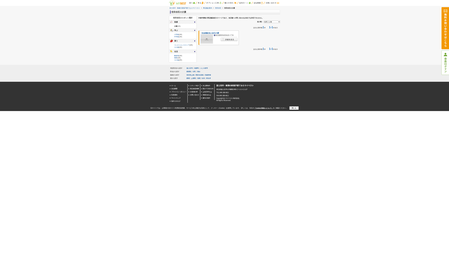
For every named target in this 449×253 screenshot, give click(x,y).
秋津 (203, 78)
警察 (175, 58)
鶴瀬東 (188, 71)
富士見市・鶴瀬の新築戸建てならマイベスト (235, 85)
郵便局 (176, 56)
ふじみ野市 (204, 68)
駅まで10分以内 (208, 88)
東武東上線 (190, 75)
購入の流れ (229, 3)
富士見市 (189, 68)
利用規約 (174, 95)
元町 (194, 71)
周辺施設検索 (194, 88)
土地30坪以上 (207, 92)
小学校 (176, 34)
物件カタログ (175, 101)
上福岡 (193, 78)
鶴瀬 (188, 78)
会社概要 (257, 3)
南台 (198, 71)
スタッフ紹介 (194, 85)
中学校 (176, 37)
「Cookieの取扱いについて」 (263, 108)
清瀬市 (196, 68)
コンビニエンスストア (181, 45)
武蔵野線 (208, 75)
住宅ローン (243, 3)
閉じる (294, 108)
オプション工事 (212, 3)
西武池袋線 (199, 75)
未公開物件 (206, 85)
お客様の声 (194, 92)
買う (191, 3)
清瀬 (198, 78)
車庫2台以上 (207, 95)
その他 (176, 47)
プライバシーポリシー (178, 92)
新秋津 (208, 78)
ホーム (173, 85)
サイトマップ (175, 98)
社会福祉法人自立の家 (210, 33)
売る (199, 3)
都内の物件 (206, 98)
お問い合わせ (271, 3)
